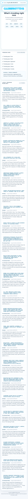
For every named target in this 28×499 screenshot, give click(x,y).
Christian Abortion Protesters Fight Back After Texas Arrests (13, 460)
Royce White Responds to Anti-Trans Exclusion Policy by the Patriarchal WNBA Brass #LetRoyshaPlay (12, 257)
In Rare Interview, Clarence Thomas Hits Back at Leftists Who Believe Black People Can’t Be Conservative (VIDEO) (13, 444)
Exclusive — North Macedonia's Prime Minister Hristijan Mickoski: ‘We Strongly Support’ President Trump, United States (13, 344)
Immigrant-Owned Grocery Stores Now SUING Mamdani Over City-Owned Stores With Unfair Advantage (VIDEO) (13, 174)
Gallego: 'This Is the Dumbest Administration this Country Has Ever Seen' (13, 207)
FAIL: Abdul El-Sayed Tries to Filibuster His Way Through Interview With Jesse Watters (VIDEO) (12, 107)
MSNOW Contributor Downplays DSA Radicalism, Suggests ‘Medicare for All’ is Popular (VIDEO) (13, 141)
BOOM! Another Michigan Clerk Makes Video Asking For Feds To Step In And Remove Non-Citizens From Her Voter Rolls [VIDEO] (13, 310)
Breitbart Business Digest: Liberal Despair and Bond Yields (13, 427)
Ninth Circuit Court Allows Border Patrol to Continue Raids (13, 223)
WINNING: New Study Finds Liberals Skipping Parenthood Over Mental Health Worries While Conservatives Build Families (13, 362)
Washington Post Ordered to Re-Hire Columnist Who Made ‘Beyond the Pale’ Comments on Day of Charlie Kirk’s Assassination (13, 380)
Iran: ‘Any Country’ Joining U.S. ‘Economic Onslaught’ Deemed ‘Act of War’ (13, 327)
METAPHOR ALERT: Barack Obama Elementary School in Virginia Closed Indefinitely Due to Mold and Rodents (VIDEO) (13, 89)
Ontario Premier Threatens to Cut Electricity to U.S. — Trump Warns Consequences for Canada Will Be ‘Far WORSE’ (13, 477)
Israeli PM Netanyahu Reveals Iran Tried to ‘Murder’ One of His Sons (13, 191)
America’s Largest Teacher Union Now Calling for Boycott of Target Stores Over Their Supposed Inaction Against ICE (13, 124)
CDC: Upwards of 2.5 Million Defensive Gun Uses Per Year (12, 158)
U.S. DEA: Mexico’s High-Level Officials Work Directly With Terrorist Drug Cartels (12, 292)
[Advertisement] (14, 38)
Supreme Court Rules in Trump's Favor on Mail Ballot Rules (13, 396)
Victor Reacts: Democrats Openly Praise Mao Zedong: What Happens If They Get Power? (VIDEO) (13, 412)
